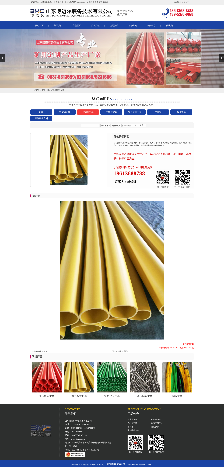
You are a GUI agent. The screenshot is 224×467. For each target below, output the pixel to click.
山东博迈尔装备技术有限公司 (92, 465)
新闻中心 (151, 25)
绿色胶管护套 (123, 351)
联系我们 (177, 2)
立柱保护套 (132, 423)
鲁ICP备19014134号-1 (144, 465)
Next (221, 58)
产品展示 (77, 25)
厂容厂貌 (95, 25)
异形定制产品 (157, 423)
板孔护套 (155, 427)
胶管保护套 (156, 419)
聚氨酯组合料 (133, 430)
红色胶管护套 (41, 351)
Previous (2, 58)
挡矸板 (130, 427)
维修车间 (133, 25)
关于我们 (58, 25)
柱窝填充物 (132, 419)
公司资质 (114, 25)
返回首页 (185, 2)
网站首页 (39, 25)
